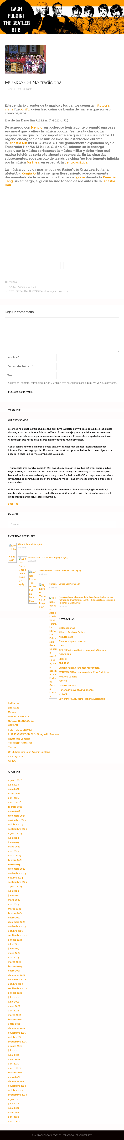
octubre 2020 (15, 1090)
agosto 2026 (15, 780)
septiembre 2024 (17, 882)
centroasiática (76, 162)
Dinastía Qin (18, 143)
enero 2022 (14, 1024)
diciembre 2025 (16, 815)
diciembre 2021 (16, 1028)
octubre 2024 (15, 877)
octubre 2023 (15, 931)
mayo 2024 (14, 900)
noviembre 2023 (17, 926)
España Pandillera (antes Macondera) (79, 667)
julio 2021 (13, 1050)
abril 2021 (13, 1063)
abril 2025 (13, 851)
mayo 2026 (14, 793)
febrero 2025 (15, 860)
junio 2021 (13, 1055)
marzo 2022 (14, 1015)
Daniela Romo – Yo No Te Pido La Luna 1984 (60, 571)
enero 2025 (14, 864)
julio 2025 (13, 838)
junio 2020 (14, 1108)
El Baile (63, 659)
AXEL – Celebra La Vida (22, 286)
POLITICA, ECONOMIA (20, 730)
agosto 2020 (15, 1099)
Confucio (29, 173)
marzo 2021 (14, 1068)
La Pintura (13, 703)
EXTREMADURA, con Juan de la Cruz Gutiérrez (84, 672)
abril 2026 (13, 798)
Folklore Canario (68, 676)
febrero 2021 (15, 1072)
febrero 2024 (15, 913)
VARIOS (12, 761)
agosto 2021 (15, 1046)
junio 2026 (14, 789)
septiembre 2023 (17, 935)
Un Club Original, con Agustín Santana (29, 752)
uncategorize (15, 756)
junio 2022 (13, 1001)
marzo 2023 (14, 962)
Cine (61, 645)
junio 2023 (13, 948)
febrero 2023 (15, 966)
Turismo (12, 747)
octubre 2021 (15, 1037)
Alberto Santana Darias (72, 632)
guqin (80, 177)
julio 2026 (13, 784)
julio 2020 (13, 1103)
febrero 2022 (15, 1019)
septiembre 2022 (17, 988)
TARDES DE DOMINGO (20, 743)
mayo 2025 (14, 846)
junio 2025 (13, 842)
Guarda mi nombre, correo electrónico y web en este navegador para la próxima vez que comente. (62, 382)
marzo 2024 (14, 908)
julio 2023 (13, 944)
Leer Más (13, 503)
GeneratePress (84, 1135)
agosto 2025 (15, 833)
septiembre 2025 (17, 829)
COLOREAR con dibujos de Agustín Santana (83, 650)
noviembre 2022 (17, 979)
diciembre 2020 (16, 1081)
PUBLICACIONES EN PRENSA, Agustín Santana (33, 734)
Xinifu (25, 109)
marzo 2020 (14, 1121)
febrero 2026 (15, 807)
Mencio (36, 127)
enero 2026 (14, 811)
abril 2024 (13, 904)
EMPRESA (64, 663)
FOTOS (63, 681)
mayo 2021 (14, 1059)
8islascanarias (67, 628)
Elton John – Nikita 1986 (30, 544)
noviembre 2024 (17, 873)
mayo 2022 (14, 1006)
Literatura (13, 707)
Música (13, 282)
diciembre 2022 (16, 975)
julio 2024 (13, 891)
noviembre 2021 (17, 1032)
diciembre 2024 (16, 868)
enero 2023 (14, 970)
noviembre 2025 (17, 820)
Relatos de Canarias (19, 738)
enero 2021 (14, 1077)
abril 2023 (13, 957)
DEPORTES (65, 654)
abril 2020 (13, 1117)
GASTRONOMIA (67, 685)
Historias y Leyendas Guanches (76, 690)
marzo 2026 (14, 802)
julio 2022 (13, 997)
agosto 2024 (15, 886)
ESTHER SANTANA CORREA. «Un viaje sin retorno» (38, 291)
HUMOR (63, 694)
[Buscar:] (62, 524)
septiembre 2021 (17, 1041)
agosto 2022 (15, 993)
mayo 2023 (14, 953)
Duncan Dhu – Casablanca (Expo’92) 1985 (48, 557)
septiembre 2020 (17, 1094)
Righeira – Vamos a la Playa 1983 (64, 584)
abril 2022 (13, 1010)
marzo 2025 (14, 855)
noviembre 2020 (17, 1086)
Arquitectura (66, 637)
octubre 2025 (15, 824)
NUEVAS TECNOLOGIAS (21, 721)
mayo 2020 (14, 1112)
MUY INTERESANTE (18, 716)
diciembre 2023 (16, 922)
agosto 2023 (15, 939)
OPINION (13, 725)
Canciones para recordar (72, 641)
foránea (33, 162)
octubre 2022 (15, 984)
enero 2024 (14, 917)
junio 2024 (14, 895)
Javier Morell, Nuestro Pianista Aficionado (82, 699)
